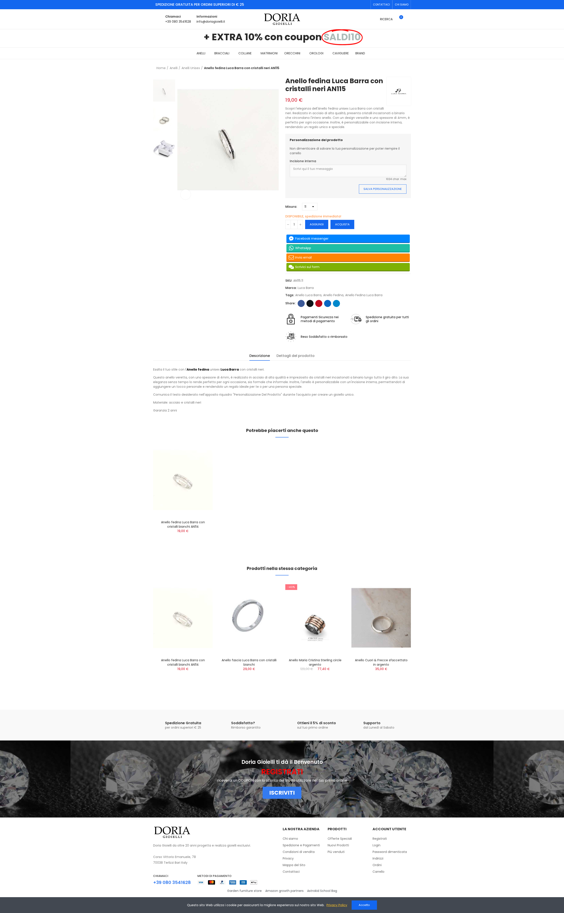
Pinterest (318, 303)
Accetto (364, 905)
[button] (381, 4)
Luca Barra (306, 288)
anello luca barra (308, 295)
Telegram (336, 303)
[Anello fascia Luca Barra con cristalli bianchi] (249, 618)
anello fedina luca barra (363, 295)
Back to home (408, 68)
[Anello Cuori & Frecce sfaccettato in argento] (381, 618)
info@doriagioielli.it (211, 21)
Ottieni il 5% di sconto (316, 723)
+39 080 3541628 (178, 21)
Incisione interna (303, 161)
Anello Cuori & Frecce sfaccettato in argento (381, 662)
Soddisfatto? (243, 723)
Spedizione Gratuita (183, 723)
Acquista (342, 224)
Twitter (310, 303)
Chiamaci (173, 16)
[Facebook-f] (358, 4)
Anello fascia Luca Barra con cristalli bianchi (249, 662)
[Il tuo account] (408, 19)
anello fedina (333, 295)
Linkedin (327, 303)
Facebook (301, 303)
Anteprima (201, 450)
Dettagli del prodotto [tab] (295, 355)
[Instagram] (365, 4)
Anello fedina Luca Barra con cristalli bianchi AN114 (183, 524)
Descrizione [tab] (259, 355)
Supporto (371, 723)
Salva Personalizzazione (383, 189)
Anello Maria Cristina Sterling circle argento (315, 662)
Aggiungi (317, 224)
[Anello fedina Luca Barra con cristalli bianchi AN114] (183, 480)
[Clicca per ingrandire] (186, 194)
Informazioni (207, 16)
